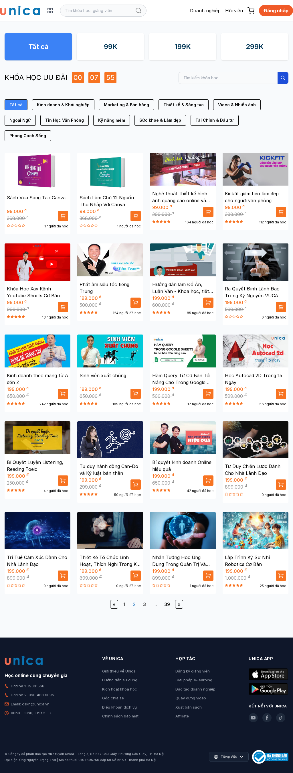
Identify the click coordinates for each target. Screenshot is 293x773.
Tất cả (38, 46)
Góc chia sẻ (113, 698)
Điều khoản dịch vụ (119, 707)
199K (183, 46)
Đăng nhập (276, 10)
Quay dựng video (190, 698)
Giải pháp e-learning (193, 680)
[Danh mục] (50, 10)
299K (255, 46)
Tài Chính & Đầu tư (214, 120)
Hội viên (234, 10)
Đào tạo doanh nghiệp (195, 689)
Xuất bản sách (188, 707)
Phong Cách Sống (27, 135)
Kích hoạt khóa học (119, 689)
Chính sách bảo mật (120, 716)
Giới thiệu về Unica (119, 671)
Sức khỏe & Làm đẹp (160, 120)
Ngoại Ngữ (20, 120)
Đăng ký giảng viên (192, 671)
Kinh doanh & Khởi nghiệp (63, 104)
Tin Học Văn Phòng (64, 120)
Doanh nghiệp (205, 10)
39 (167, 604)
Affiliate (182, 716)
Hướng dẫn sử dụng (119, 680)
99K (110, 46)
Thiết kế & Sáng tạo (183, 104)
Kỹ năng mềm (111, 120)
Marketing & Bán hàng (126, 104)
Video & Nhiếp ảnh (237, 104)
